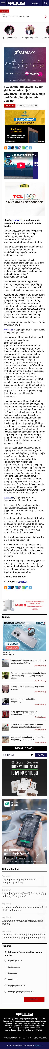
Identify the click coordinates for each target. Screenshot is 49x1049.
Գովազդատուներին (38, 1038)
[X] (12, 147)
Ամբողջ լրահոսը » (24, 748)
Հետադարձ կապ (10, 1038)
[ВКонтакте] (9, 147)
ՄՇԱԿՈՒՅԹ (9, 106)
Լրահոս (6, 617)
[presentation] (39, 18)
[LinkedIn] (16, 147)
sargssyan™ (38, 1045)
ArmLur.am (8, 329)
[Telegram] (30, 147)
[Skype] (26, 147)
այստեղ (22, 581)
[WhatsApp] (23, 147)
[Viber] (19, 147)
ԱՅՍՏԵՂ (17, 220)
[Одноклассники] (5, 147)
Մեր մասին (24, 1038)
